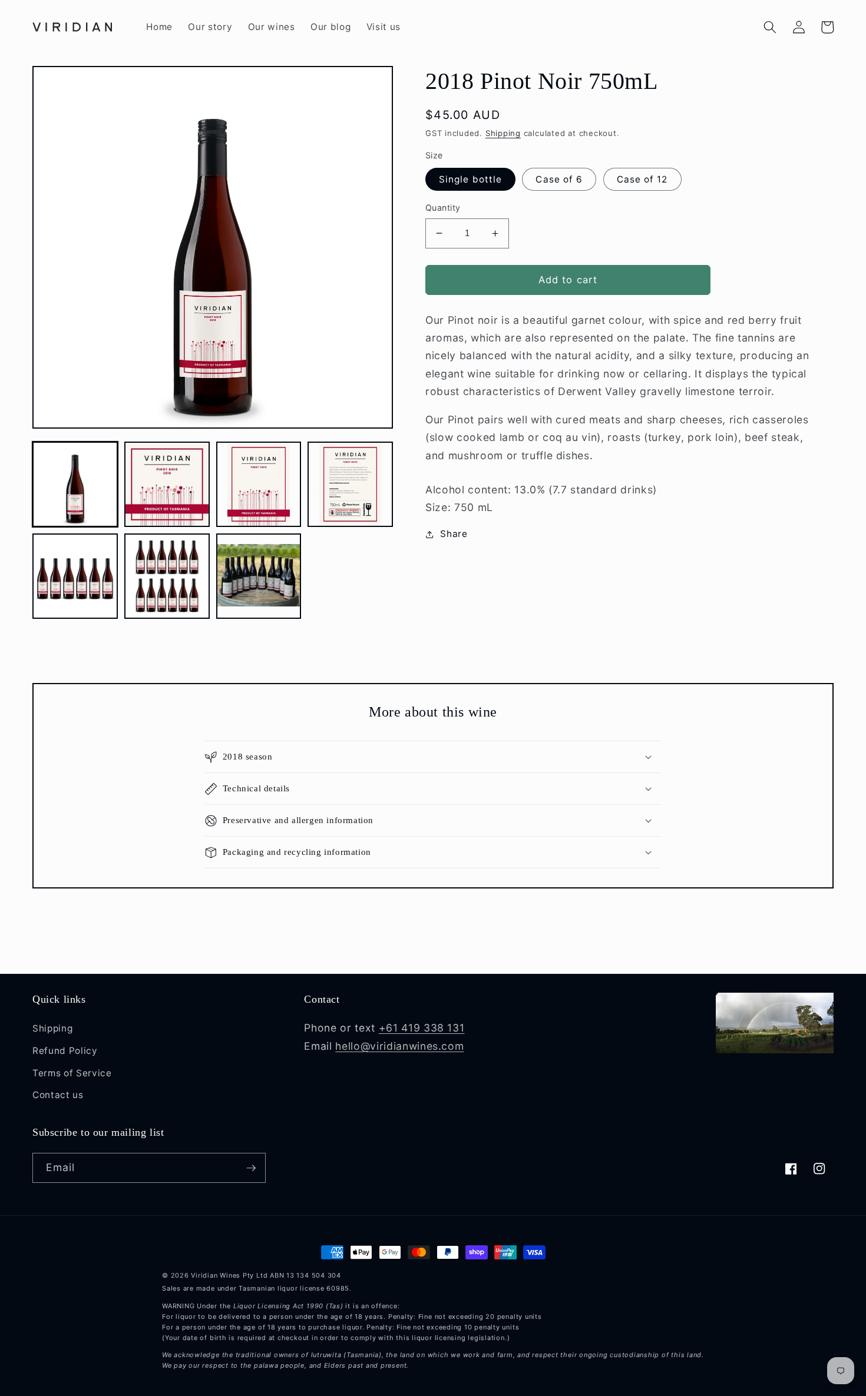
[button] (770, 27)
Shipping (503, 133)
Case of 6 (559, 179)
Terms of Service (72, 1073)
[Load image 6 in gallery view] (167, 576)
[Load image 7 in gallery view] (259, 576)
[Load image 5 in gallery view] (75, 576)
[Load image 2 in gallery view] (167, 484)
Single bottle (470, 179)
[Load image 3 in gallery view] (259, 484)
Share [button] (453, 533)
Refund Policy (65, 1050)
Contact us (58, 1094)
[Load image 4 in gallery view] (350, 484)
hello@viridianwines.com (399, 1046)
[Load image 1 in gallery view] (75, 484)
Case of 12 (642, 179)
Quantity (443, 208)
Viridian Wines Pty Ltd (229, 1275)
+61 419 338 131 (422, 1028)
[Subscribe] (251, 1168)
